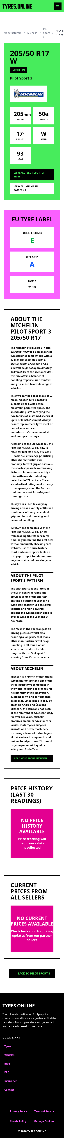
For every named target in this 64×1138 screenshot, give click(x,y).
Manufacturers (12, 33)
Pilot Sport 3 (46, 32)
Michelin (32, 33)
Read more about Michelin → (32, 758)
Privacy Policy (18, 1111)
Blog (7, 1063)
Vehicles (9, 1055)
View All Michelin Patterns (26, 188)
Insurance (10, 1081)
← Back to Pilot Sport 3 (32, 973)
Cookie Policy (18, 1121)
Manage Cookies (44, 1121)
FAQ (6, 1072)
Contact (9, 1089)
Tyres (7, 1046)
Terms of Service (44, 1111)
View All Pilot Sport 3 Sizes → (29, 174)
